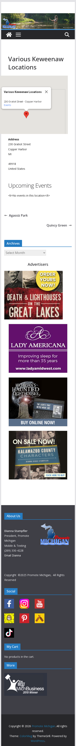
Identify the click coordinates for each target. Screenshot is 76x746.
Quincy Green (57, 225)
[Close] (46, 91)
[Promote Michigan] (38, 16)
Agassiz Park (18, 215)
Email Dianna (12, 555)
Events (7, 105)
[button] (26, 114)
